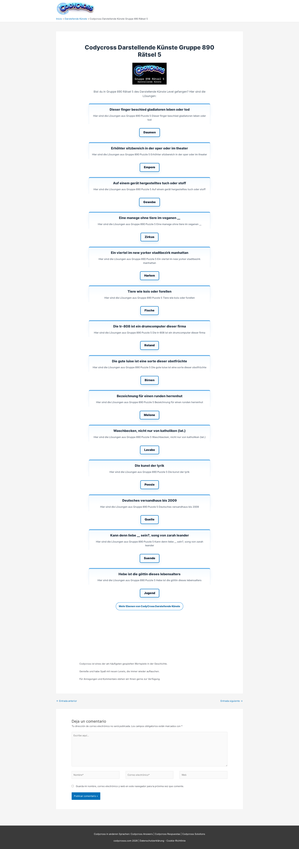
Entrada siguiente (232, 700)
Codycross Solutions (193, 834)
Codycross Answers (142, 834)
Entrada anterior (66, 700)
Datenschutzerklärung (152, 840)
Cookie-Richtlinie (176, 840)
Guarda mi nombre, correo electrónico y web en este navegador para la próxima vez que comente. (130, 786)
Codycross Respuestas (167, 834)
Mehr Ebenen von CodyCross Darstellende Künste (149, 606)
